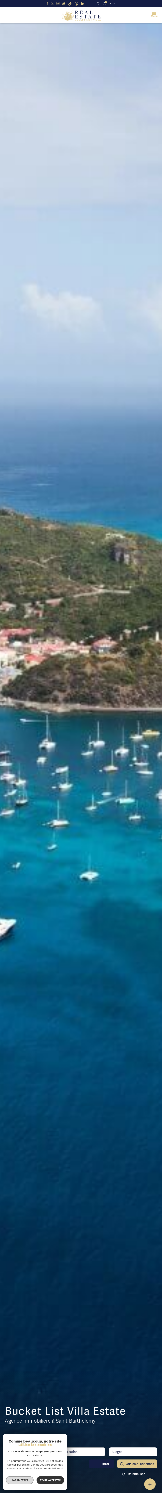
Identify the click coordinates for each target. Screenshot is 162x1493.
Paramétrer (19, 1480)
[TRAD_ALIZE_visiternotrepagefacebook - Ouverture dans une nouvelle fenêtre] (47, 3)
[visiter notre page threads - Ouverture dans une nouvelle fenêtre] (76, 3)
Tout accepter (50, 1480)
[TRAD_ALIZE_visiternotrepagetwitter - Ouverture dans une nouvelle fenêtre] (52, 3)
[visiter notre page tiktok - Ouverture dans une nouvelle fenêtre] (70, 3)
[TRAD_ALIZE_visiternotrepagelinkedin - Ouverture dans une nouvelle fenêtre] (82, 3)
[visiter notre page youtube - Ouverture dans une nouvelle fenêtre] (63, 3)
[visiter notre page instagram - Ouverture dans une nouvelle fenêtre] (58, 3)
